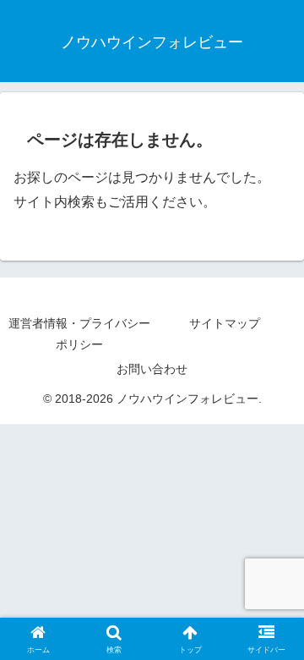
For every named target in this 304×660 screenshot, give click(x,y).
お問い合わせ (152, 369)
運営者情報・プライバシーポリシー (79, 333)
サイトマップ (224, 323)
